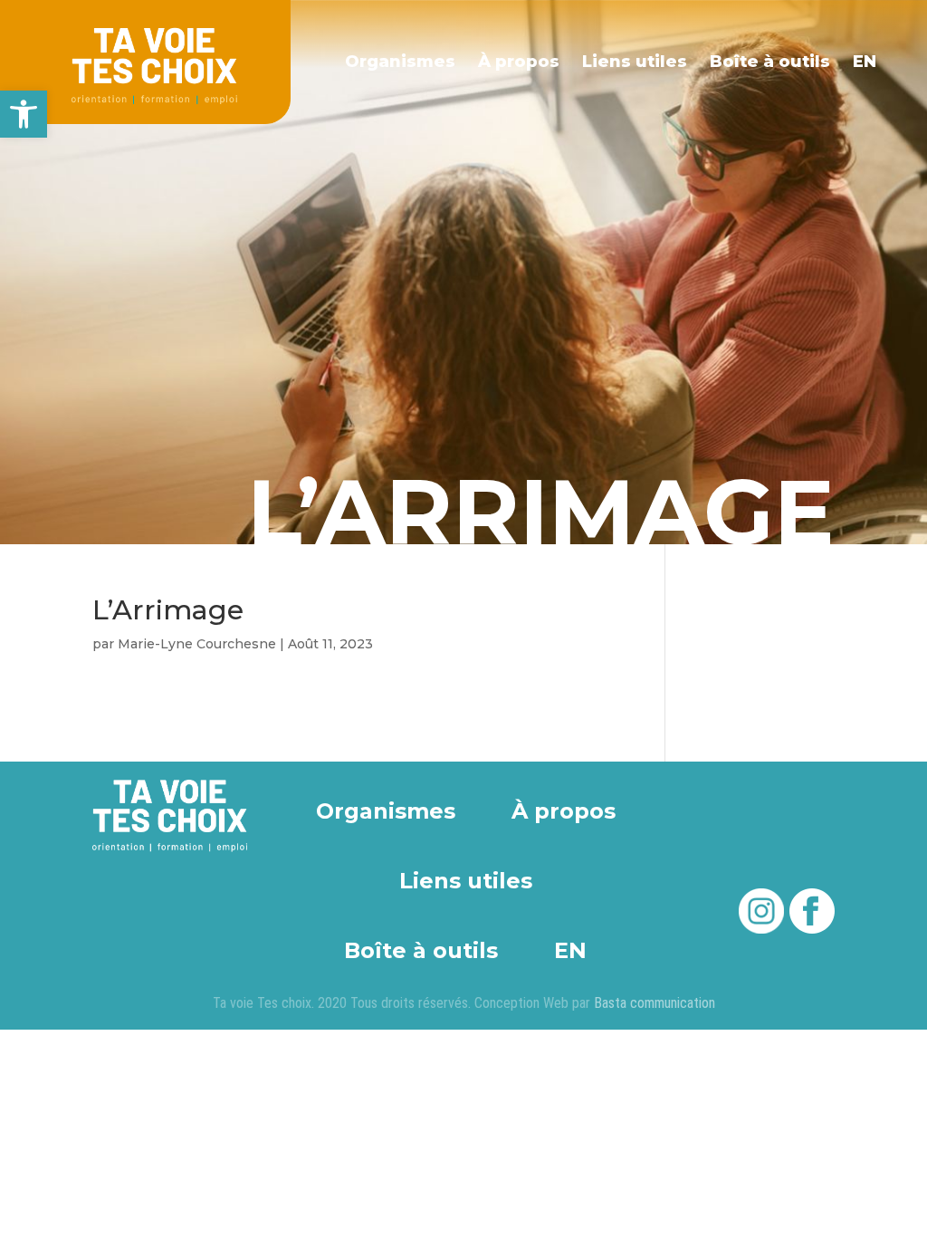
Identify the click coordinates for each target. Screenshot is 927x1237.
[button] (23, 114)
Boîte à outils (770, 61)
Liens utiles (634, 61)
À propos (518, 61)
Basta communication (654, 1003)
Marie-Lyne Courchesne (197, 644)
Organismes (400, 61)
